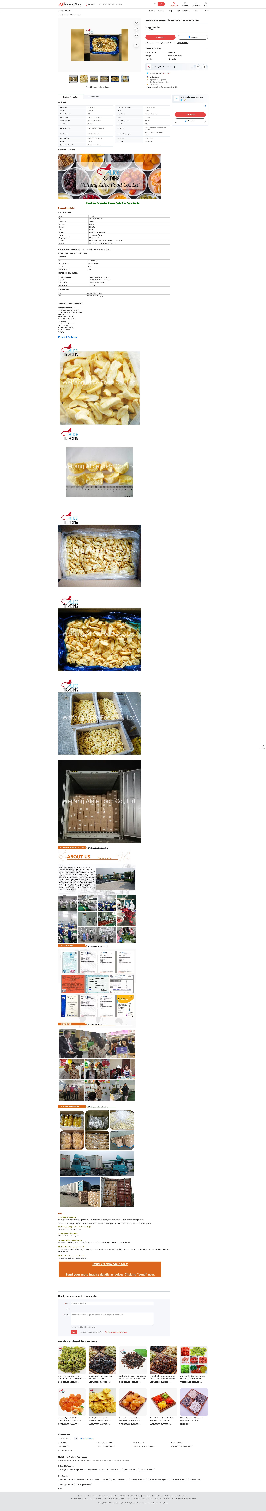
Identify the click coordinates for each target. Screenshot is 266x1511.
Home (60, 15)
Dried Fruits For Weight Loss (110, 1470)
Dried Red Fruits (195, 1480)
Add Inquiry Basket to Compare (100, 87)
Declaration (154, 1503)
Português (98, 1498)
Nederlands (137, 1498)
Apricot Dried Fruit (129, 1470)
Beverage (63, 1470)
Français (105, 1498)
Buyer (160, 11)
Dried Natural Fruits (179, 1480)
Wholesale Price (135, 1496)
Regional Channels (157, 1496)
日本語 (156, 1498)
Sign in (206, 5)
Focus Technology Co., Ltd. (119, 1503)
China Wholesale (124, 1496)
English (84, 1498)
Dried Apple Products (66, 1485)
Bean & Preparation (76, 1470)
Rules (206, 11)
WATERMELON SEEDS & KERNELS (181, 1446)
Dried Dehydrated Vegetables (159, 1480)
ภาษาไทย (167, 1498)
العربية (144, 1498)
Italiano (123, 1498)
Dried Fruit (79, 15)
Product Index (169, 1496)
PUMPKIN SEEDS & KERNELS (105, 1446)
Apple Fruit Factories (119, 1480)
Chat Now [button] (194, 37)
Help (170, 11)
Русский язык (114, 1498)
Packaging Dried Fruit (146, 1470)
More (60, 1489)
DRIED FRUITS (62, 1443)
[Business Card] (205, 106)
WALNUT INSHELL (139, 1443)
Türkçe (173, 1498)
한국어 (150, 1498)
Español (91, 1498)
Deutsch (129, 1498)
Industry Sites (146, 1496)
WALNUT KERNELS (176, 1443)
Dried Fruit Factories (66, 1480)
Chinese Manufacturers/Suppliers (108, 1496)
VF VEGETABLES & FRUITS (104, 1443)
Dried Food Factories (102, 1480)
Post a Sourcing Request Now (116, 1332)
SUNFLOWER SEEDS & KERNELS (143, 1446)
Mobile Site (178, 1496)
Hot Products (82, 1496)
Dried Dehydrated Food (138, 1480)
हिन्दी (161, 1498)
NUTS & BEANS (63, 1446)
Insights (185, 1496)
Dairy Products (92, 1470)
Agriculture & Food (69, 15)
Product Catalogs (87, 1438)
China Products (92, 1496)
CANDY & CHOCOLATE (65, 1450)
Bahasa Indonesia (191, 1498)
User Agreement (144, 1503)
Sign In (149, 87)
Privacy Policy (164, 1503)
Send (74, 1332)
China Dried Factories (84, 1480)
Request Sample (182, 43)
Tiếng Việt (180, 1498)
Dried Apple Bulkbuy (84, 1485)
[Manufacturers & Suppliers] (69, 4)
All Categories (65, 11)
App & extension (182, 11)
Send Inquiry (160, 37)
